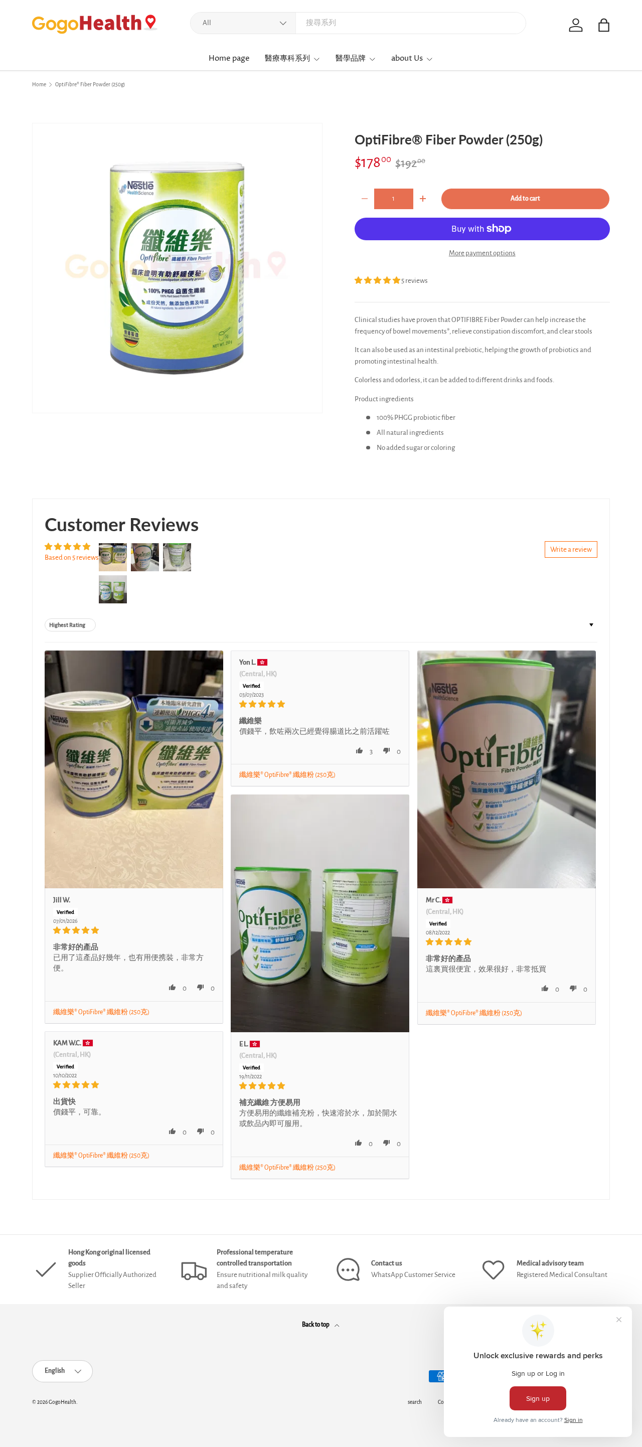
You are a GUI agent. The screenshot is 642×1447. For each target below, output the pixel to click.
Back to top (316, 1324)
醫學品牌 (351, 58)
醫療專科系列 (287, 58)
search (415, 1402)
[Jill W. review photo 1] (134, 770)
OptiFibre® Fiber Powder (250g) (90, 84)
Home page (229, 58)
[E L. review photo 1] (320, 913)
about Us (407, 58)
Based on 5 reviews (72, 557)
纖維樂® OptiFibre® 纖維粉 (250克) (101, 1012)
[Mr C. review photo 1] (506, 770)
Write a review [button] (571, 549)
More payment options (482, 253)
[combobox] (358, 23)
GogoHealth (62, 1402)
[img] (134, 930)
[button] (378, 280)
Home (39, 84)
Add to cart (525, 198)
